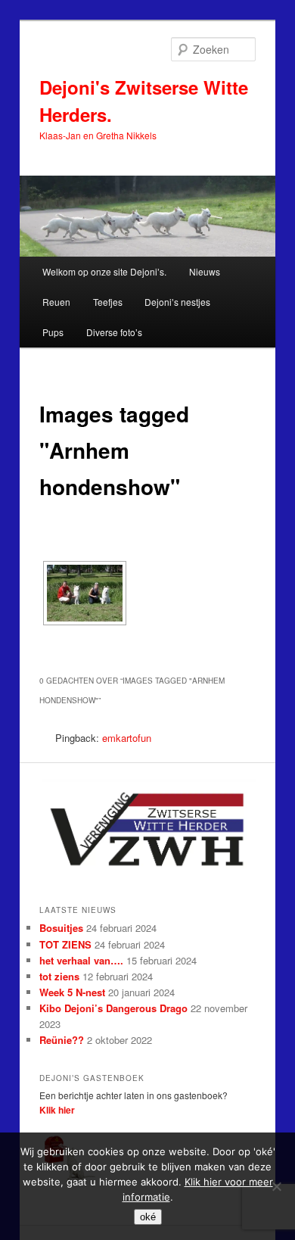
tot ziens (59, 976)
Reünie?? (61, 1040)
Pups (53, 332)
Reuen (56, 301)
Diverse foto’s (114, 332)
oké (148, 1217)
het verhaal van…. (81, 960)
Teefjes (108, 301)
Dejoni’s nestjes (177, 301)
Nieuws (204, 271)
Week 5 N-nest (72, 992)
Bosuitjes (61, 928)
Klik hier (57, 1110)
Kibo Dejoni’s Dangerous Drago (113, 1008)
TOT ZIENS (65, 944)
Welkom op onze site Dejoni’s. (104, 271)
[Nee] (276, 1186)
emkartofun (126, 738)
